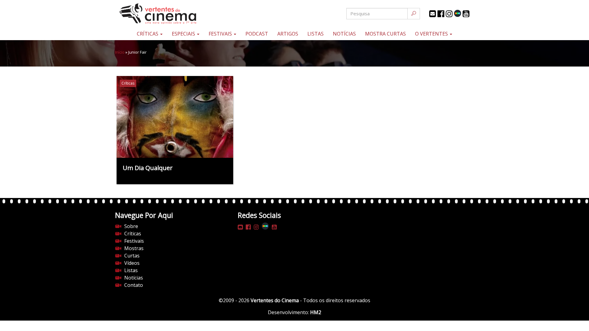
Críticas (148, 33)
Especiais (184, 33)
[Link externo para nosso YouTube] (466, 14)
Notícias (344, 33)
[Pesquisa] (413, 13)
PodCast (256, 33)
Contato (133, 285)
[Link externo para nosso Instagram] (449, 14)
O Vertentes (432, 33)
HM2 (315, 312)
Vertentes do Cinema (275, 300)
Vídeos (132, 263)
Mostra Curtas (385, 33)
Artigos (287, 33)
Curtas (132, 255)
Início (120, 52)
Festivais (221, 33)
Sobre (131, 226)
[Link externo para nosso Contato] (432, 14)
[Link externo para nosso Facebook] (440, 14)
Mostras (134, 248)
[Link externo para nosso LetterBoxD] (457, 13)
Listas (315, 33)
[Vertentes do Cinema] (175, 13)
